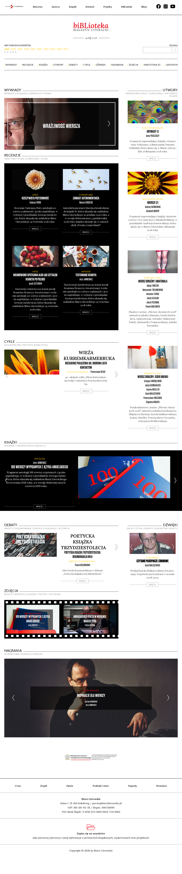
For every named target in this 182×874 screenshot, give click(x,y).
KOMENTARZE (86, 195)
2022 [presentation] (33, 49)
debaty (73, 64)
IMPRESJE (86, 271)
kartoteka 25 (152, 64)
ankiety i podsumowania (81, 561)
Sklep (144, 6)
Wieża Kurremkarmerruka (89, 355)
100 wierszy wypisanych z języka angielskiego (39, 467)
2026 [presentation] (6, 49)
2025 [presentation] (13, 49)
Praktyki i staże (101, 785)
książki (43, 64)
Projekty (107, 6)
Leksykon (172, 64)
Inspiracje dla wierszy (91, 696)
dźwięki (101, 64)
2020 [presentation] (46, 49)
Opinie (69, 785)
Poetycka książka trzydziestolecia (83, 542)
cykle (86, 64)
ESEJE (35, 195)
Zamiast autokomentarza (86, 198)
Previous (13, 124)
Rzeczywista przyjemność (35, 198)
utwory (58, 64)
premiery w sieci (153, 278)
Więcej (35, 228)
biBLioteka (126, 6)
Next (109, 124)
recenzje (27, 64)
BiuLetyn (38, 6)
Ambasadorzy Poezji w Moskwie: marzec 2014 (90, 619)
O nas (18, 785)
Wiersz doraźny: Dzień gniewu (152, 377)
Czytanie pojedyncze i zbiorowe (152, 561)
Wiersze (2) (152, 202)
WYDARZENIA (152, 557)
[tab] (7, 49)
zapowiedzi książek (152, 128)
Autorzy (56, 6)
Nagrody (132, 785)
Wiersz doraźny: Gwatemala (152, 281)
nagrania (117, 64)
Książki (72, 6)
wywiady (11, 64)
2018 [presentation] (59, 49)
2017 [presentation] (65, 49)
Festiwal (90, 6)
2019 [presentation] (52, 49)
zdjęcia (133, 64)
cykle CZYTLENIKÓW (77, 372)
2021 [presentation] (39, 49)
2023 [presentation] (26, 49)
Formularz (161, 785)
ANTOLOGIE (39, 459)
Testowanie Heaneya (86, 275)
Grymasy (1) (153, 131)
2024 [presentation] (19, 49)
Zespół (43, 785)
